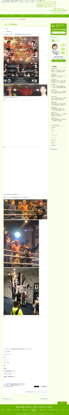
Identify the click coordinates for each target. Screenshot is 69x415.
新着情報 (53, 142)
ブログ (6, 19)
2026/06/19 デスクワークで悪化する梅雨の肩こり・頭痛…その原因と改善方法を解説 (58, 86)
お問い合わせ (62, 15)
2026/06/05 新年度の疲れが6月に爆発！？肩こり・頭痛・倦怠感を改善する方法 (58, 109)
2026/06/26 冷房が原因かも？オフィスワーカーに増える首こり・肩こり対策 (58, 75)
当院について (14, 15)
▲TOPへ (62, 402)
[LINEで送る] (44, 386)
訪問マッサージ (55, 15)
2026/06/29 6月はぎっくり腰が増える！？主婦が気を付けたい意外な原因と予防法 (58, 70)
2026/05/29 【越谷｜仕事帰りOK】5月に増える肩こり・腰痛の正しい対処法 (58, 119)
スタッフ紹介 (30, 15)
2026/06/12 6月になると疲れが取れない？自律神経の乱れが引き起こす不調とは (58, 98)
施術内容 (22, 15)
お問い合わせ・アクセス (54, 409)
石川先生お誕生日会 (44, 398)
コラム (52, 132)
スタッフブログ (12, 19)
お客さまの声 (38, 15)
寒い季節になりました (7, 398)
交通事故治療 (46, 15)
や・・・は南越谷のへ (34, 407)
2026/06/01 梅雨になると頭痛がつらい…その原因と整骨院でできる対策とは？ (58, 114)
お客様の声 (53, 127)
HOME (6, 15)
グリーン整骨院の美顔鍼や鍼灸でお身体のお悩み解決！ (14, 383)
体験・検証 (53, 140)
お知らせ (53, 130)
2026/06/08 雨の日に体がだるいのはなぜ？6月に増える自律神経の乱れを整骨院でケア (58, 103)
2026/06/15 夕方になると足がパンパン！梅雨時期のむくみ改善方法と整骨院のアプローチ (58, 92)
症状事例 (53, 145)
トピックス (53, 137)
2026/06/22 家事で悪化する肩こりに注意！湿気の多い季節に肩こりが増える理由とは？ (58, 81)
